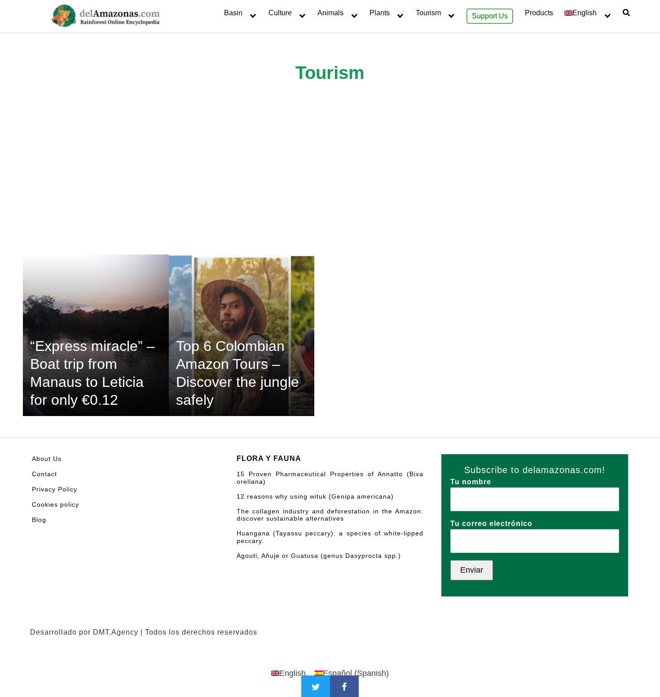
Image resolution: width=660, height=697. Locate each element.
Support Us (490, 16)
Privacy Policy (54, 489)
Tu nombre (470, 482)
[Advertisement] (330, 187)
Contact (44, 474)
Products (539, 13)
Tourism (428, 13)
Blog (39, 519)
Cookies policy (55, 504)
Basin (233, 13)
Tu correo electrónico (491, 523)
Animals (330, 13)
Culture (280, 13)
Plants (380, 13)
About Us (47, 458)
